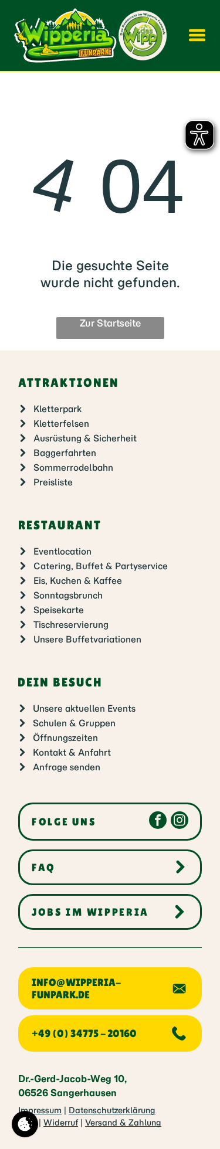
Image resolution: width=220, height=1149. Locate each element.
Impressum (40, 1110)
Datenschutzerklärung (112, 1110)
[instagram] (179, 821)
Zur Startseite (110, 323)
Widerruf (60, 1122)
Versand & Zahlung (123, 1122)
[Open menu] (197, 35)
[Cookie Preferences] (25, 1124)
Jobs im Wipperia (90, 912)
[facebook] (158, 821)
